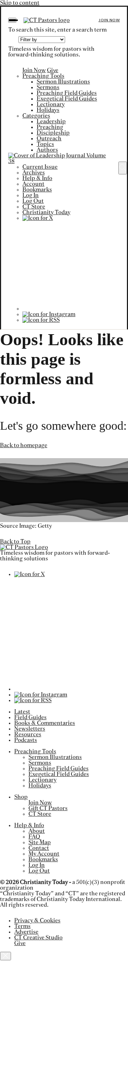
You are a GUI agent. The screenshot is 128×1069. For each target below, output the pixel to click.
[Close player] (5, 956)
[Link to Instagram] (48, 314)
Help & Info (37, 178)
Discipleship (53, 133)
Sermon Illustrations (63, 82)
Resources (27, 734)
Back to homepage (23, 445)
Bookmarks (37, 189)
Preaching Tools (43, 76)
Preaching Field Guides (67, 93)
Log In (30, 195)
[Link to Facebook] (67, 308)
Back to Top (15, 541)
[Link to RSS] (41, 320)
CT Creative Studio (38, 937)
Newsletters (29, 729)
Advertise (26, 932)
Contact (38, 848)
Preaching (50, 127)
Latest (22, 712)
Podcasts (25, 740)
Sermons (48, 87)
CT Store (33, 207)
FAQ (34, 837)
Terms (22, 926)
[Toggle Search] (122, 168)
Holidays (48, 110)
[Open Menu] (12, 20)
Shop (21, 797)
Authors (47, 150)
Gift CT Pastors (48, 808)
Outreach (49, 138)
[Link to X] (37, 218)
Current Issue (40, 167)
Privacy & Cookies (37, 920)
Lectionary (51, 104)
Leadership (51, 121)
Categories (36, 116)
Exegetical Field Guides (67, 99)
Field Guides (30, 717)
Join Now (109, 20)
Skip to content (19, 3)
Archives (33, 172)
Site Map (39, 842)
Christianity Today (46, 212)
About (36, 831)
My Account (43, 854)
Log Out (33, 201)
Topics (45, 144)
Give (52, 70)
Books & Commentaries (44, 723)
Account (33, 184)
